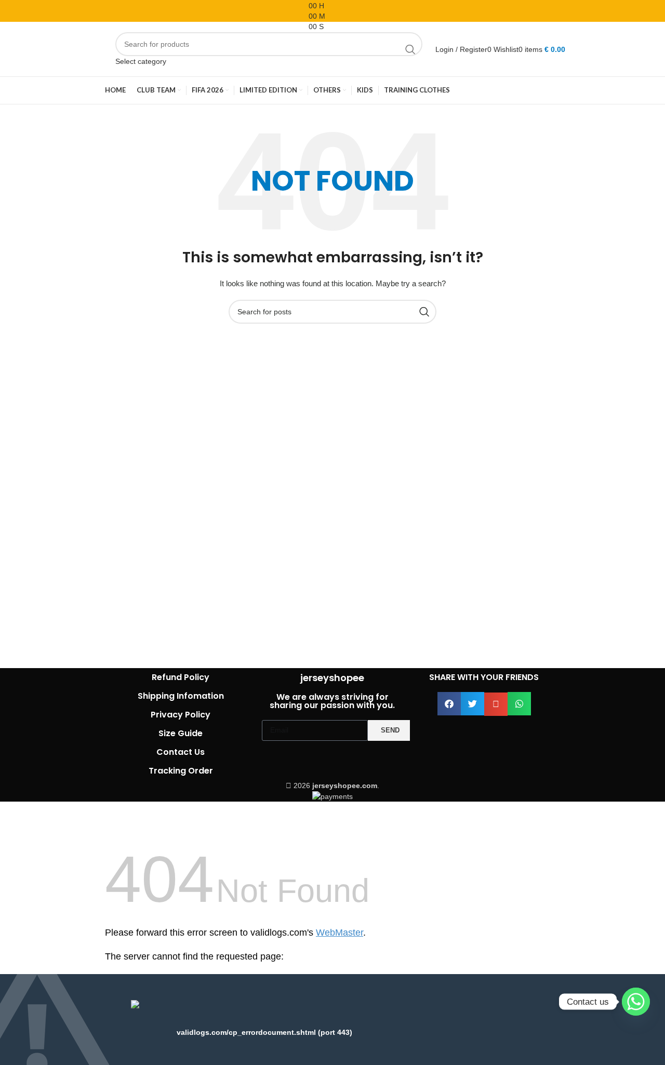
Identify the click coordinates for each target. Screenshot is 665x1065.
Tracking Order (181, 771)
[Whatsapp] (636, 1002)
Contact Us (180, 752)
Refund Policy (180, 677)
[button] (449, 703)
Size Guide (180, 733)
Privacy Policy (180, 715)
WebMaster (339, 932)
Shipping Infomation (181, 696)
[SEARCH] (410, 49)
